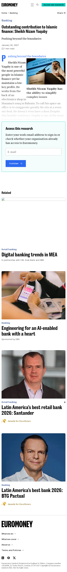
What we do (7, 534)
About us (6, 545)
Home (4, 13)
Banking (14, 13)
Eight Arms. (24, 568)
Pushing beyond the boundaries (27, 56)
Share (60, 13)
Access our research (53, 4)
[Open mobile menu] (32, 4)
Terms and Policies (11, 550)
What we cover (9, 539)
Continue (14, 163)
